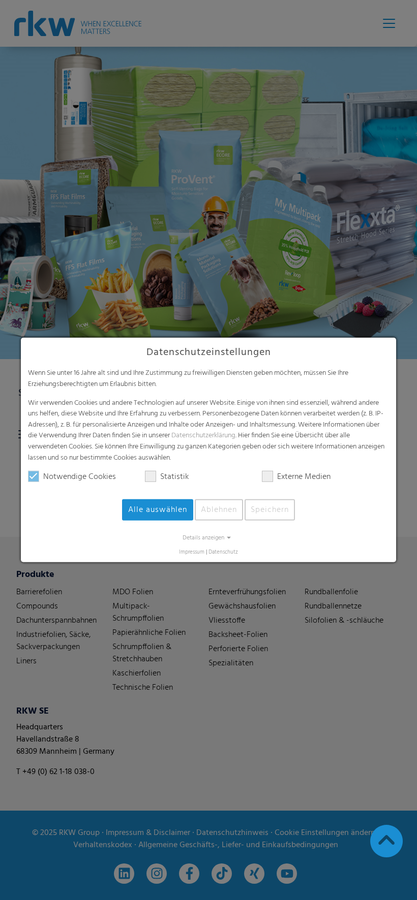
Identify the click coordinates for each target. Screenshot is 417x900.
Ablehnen (219, 510)
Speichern (270, 510)
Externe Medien (304, 477)
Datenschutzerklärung (203, 435)
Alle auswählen (157, 510)
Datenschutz (223, 552)
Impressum (191, 552)
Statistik (174, 477)
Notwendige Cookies (79, 477)
